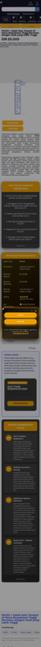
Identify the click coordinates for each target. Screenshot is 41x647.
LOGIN (20, 315)
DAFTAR (20, 321)
